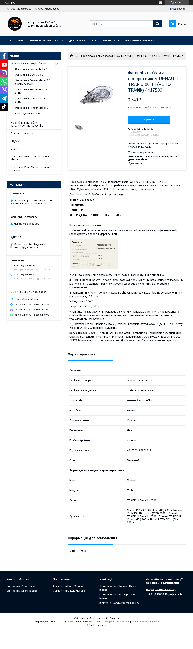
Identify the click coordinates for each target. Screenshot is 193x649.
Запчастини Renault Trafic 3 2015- (31, 91)
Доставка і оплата (82, 40)
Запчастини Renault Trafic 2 (31, 69)
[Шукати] (157, 23)
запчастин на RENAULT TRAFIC (149, 185)
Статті (14, 148)
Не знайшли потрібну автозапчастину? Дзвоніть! (27, 124)
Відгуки (15, 141)
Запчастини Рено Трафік (21, 586)
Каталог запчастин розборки (28, 63)
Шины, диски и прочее (28, 113)
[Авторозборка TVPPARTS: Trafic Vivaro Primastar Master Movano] (15, 30)
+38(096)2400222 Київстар (160, 589)
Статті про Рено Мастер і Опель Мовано (30, 169)
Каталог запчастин (44, 40)
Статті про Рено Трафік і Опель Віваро (30, 158)
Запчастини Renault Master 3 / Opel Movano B (32, 82)
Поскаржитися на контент (116, 621)
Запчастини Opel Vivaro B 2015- (30, 100)
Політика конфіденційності (145, 621)
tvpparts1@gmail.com (26, 299)
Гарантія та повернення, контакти (128, 40)
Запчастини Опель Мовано (69, 590)
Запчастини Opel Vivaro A (30, 74)
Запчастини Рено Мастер (68, 586)
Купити (149, 119)
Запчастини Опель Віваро (22, 590)
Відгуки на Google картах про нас (119, 603)
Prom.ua (114, 618)
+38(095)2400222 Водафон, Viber (165, 594)
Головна (16, 40)
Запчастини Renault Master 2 (31, 107)
